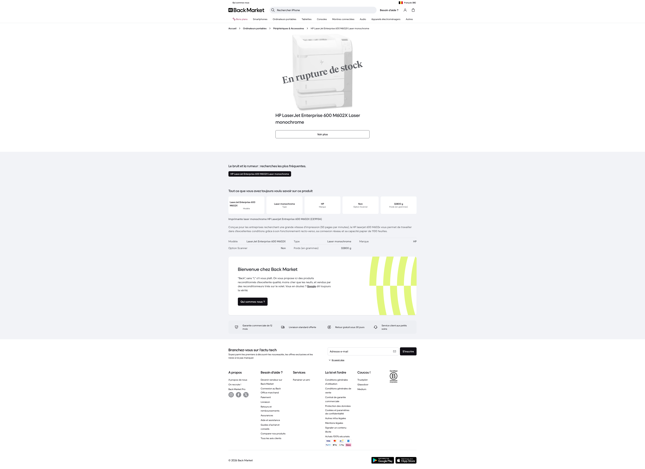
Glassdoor (362, 384)
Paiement (266, 397)
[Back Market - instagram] (231, 394)
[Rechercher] (273, 10)
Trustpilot (362, 379)
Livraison (265, 401)
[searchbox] (325, 10)
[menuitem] (260, 19)
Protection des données (338, 405)
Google (311, 286)
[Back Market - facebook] (238, 394)
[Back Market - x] (246, 394)
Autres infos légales (335, 418)
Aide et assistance (270, 420)
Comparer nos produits (273, 433)
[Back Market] (246, 10)
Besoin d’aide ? (389, 10)
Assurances (267, 415)
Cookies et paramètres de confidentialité (337, 412)
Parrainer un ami (301, 379)
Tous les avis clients (271, 438)
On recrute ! (234, 384)
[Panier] (413, 10)
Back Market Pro (236, 389)
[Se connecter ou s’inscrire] (405, 10)
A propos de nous (237, 379)
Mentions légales (334, 422)
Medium (361, 389)
